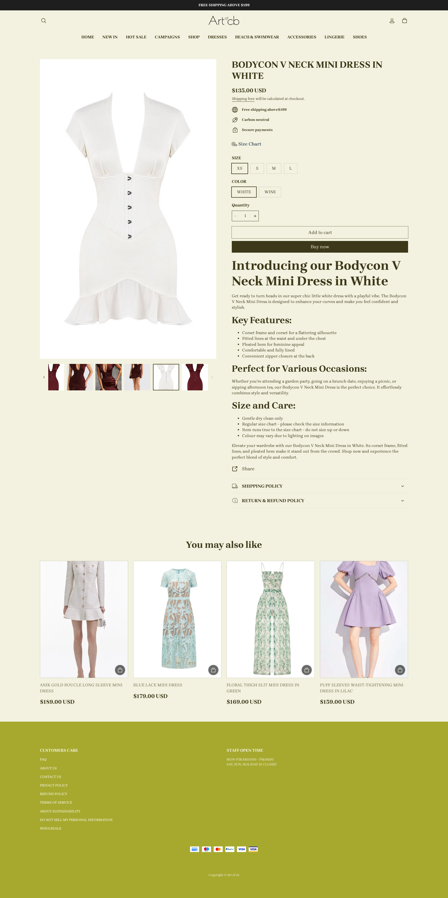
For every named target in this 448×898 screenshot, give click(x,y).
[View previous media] (44, 377)
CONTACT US (50, 777)
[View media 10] (108, 377)
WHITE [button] (244, 191)
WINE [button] (270, 191)
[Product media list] (128, 209)
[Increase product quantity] (255, 216)
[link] (167, 37)
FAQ (43, 759)
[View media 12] (166, 377)
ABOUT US (48, 768)
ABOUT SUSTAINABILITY (60, 811)
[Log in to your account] (392, 20)
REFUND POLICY (53, 794)
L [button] (290, 168)
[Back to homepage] (224, 20)
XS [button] (239, 168)
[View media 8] (51, 377)
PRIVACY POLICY (54, 785)
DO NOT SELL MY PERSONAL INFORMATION (76, 820)
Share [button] (248, 468)
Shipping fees (243, 98)
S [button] (257, 168)
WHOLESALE (50, 828)
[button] (43, 20)
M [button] (274, 168)
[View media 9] (80, 377)
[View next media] (212, 377)
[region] (128, 377)
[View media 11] (137, 377)
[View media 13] (195, 377)
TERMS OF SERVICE (56, 802)
